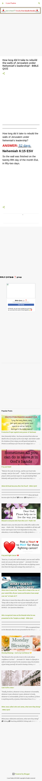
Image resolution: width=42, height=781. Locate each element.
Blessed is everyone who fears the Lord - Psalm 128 (18, 521)
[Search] (39, 3)
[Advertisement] (21, 35)
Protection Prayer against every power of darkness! (19, 432)
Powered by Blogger (22, 774)
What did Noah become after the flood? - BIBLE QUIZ (19, 486)
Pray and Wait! (6, 467)
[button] (3, 73)
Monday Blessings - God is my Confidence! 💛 (17, 653)
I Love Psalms (11, 3)
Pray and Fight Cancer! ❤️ (10, 555)
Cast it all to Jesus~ (8, 687)
